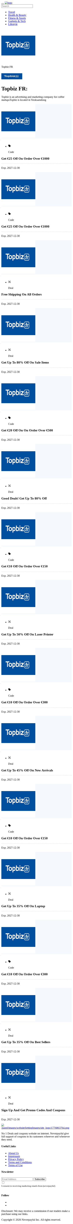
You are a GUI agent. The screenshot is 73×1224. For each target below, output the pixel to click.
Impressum (14, 1156)
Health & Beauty (17, 15)
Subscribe (40, 1179)
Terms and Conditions (20, 1162)
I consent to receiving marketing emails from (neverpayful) (28, 1186)
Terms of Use (15, 1165)
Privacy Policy (16, 1159)
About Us (13, 1153)
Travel (11, 12)
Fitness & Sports (17, 18)
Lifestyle (12, 24)
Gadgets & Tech (17, 21)
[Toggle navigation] (2, 3)
